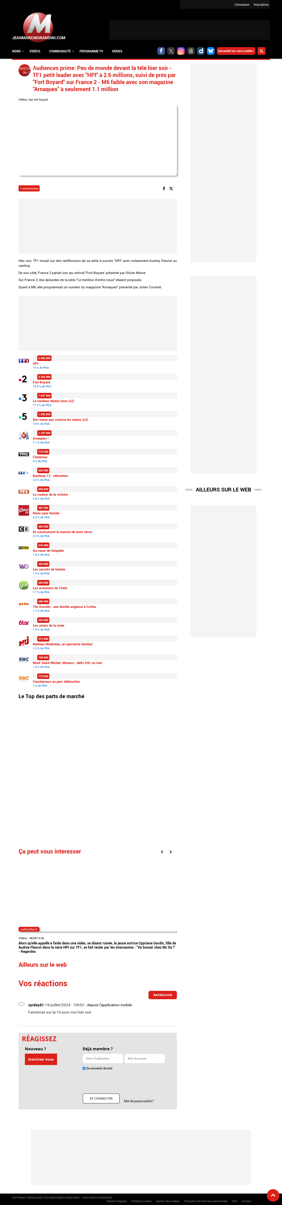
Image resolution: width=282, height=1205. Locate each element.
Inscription (261, 4)
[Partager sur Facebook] (164, 188)
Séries (117, 51)
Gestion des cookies (168, 1201)
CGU (234, 1201)
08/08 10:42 (36, 938)
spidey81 (36, 1004)
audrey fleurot (29, 929)
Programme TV (91, 51)
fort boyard (41, 99)
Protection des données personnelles (206, 1201)
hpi (31, 99)
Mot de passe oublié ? (139, 1101)
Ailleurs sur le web (223, 489)
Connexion (242, 4)
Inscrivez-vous (41, 1059)
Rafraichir (162, 995)
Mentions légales (117, 1201)
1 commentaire (29, 188)
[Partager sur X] (172, 188)
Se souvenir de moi (99, 1068)
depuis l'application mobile (109, 1004)
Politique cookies (141, 1201)
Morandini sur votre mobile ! (236, 51)
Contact (246, 1201)
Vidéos (35, 51)
